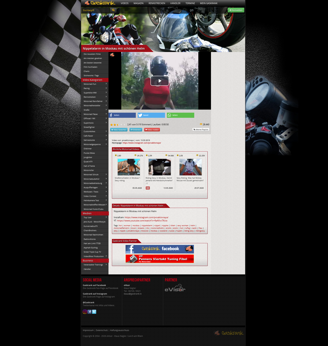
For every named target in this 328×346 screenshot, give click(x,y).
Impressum (88, 330)
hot (120, 225)
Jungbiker (88, 157)
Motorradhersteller (90, 105)
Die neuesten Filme (92, 54)
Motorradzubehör (90, 178)
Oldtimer (88, 148)
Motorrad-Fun (88, 83)
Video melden (153, 129)
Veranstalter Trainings (92, 264)
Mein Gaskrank (208, 3)
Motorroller (89, 170)
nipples (165, 225)
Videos (124, 3)
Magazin (139, 3)
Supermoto (87, 122)
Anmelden (236, 10)
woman (127, 225)
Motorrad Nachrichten (93, 234)
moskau (136, 225)
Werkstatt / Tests (89, 191)
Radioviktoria (89, 239)
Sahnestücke (88, 140)
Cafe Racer (87, 135)
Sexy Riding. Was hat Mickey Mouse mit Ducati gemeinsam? (190, 179)
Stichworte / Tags (91, 75)
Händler (175, 3)
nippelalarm (147, 225)
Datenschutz (102, 330)
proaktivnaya (133, 230)
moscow (144, 230)
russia (171, 230)
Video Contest (88, 196)
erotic (175, 228)
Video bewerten (119, 129)
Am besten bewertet (92, 62)
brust (133, 228)
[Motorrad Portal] (99, 3)
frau (200, 228)
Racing (85, 88)
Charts (86, 71)
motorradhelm (157, 228)
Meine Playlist (201, 129)
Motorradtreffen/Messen (93, 204)
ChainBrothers (90, 230)
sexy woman (182, 225)
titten (172, 225)
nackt (194, 228)
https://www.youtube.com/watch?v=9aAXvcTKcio (142, 220)
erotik (168, 228)
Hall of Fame (89, 166)
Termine (190, 3)
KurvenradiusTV (91, 226)
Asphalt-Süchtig (91, 247)
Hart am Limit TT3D (92, 243)
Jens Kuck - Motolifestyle (94, 221)
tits (147, 228)
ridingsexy (200, 230)
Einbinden (136, 129)
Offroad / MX (88, 118)
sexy (116, 230)
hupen (179, 230)
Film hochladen (90, 67)
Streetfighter (89, 127)
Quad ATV (88, 161)
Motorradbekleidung (91, 183)
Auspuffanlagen (89, 187)
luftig (187, 228)
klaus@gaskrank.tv (133, 293)
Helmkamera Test (90, 200)
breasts (141, 228)
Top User (86, 217)
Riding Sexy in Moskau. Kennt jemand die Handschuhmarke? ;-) (159, 180)
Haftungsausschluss (119, 330)
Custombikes (88, 131)
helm (192, 225)
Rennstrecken (157, 3)
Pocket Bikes (89, 153)
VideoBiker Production (92, 256)
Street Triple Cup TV (92, 252)
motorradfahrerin (121, 228)
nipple (122, 230)
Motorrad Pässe (89, 114)
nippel (157, 225)
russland (163, 230)
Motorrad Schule (89, 174)
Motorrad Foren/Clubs (93, 209)
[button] (122, 115)
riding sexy (189, 230)
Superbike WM (89, 92)
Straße (85, 109)
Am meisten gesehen (93, 58)
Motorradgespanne (91, 144)
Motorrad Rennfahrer (91, 101)
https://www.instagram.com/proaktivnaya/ (142, 142)
